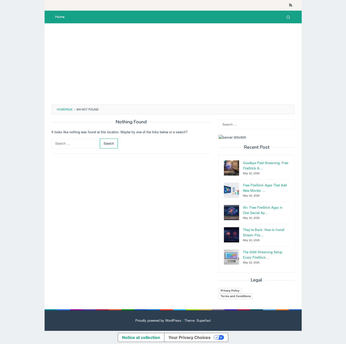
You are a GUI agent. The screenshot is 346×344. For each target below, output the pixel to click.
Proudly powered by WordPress (158, 320)
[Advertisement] (173, 63)
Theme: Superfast (197, 320)
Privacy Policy (230, 290)
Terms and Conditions (236, 296)
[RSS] (291, 5)
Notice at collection (141, 337)
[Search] (288, 17)
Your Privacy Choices (189, 337)
